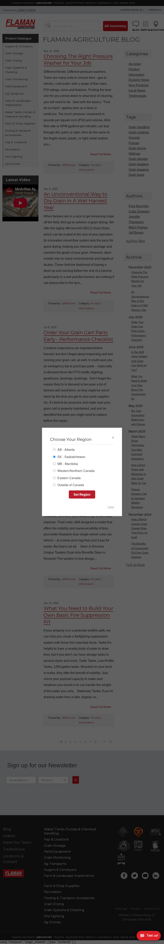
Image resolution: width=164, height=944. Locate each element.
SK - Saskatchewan (71, 457)
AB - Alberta (66, 450)
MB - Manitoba (67, 464)
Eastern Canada (69, 478)
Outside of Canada (70, 485)
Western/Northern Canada (76, 471)
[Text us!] (148, 936)
